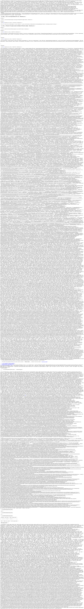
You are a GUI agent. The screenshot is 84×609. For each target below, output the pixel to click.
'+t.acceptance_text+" (55, 436)
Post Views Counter (44, 361)
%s (3, 22)
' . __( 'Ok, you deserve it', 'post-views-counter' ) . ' (8, 363)
